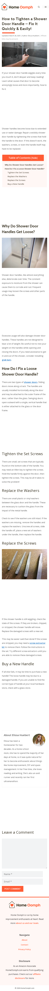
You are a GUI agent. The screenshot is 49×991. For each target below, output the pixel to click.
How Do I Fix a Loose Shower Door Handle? (24, 168)
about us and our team (27, 923)
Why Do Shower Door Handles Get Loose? (24, 165)
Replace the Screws (16, 180)
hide (34, 157)
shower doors (30, 382)
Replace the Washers (17, 176)
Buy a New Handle (16, 184)
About (24, 940)
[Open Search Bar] (38, 7)
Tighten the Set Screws (18, 172)
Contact (24, 944)
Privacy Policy (24, 949)
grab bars (6, 360)
